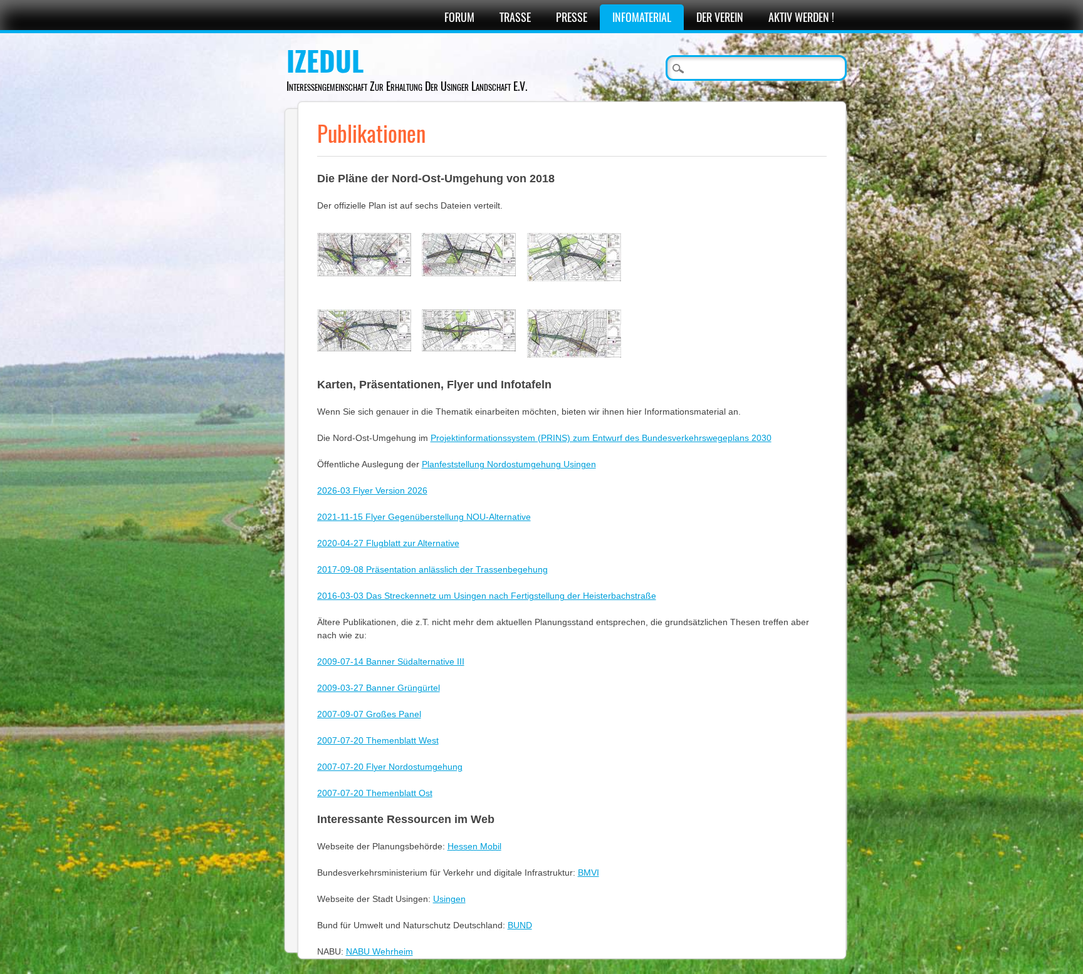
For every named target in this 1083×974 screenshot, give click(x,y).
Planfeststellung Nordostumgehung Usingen (509, 464)
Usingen (449, 899)
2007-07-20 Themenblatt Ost (374, 793)
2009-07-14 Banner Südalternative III (390, 661)
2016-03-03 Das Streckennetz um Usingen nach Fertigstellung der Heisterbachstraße (486, 596)
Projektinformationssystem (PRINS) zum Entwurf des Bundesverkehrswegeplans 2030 (601, 438)
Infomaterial (641, 17)
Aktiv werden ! (801, 17)
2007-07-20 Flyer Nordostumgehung (390, 767)
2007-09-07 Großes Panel (369, 714)
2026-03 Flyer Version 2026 (372, 490)
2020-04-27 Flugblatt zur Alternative (388, 543)
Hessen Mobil (474, 846)
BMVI (588, 873)
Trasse (515, 17)
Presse (571, 17)
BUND (520, 925)
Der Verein (719, 17)
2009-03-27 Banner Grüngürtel (378, 688)
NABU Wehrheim (379, 951)
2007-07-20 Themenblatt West (378, 740)
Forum (459, 17)
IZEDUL (325, 61)
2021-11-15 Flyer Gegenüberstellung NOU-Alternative (424, 517)
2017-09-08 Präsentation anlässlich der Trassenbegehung (432, 569)
